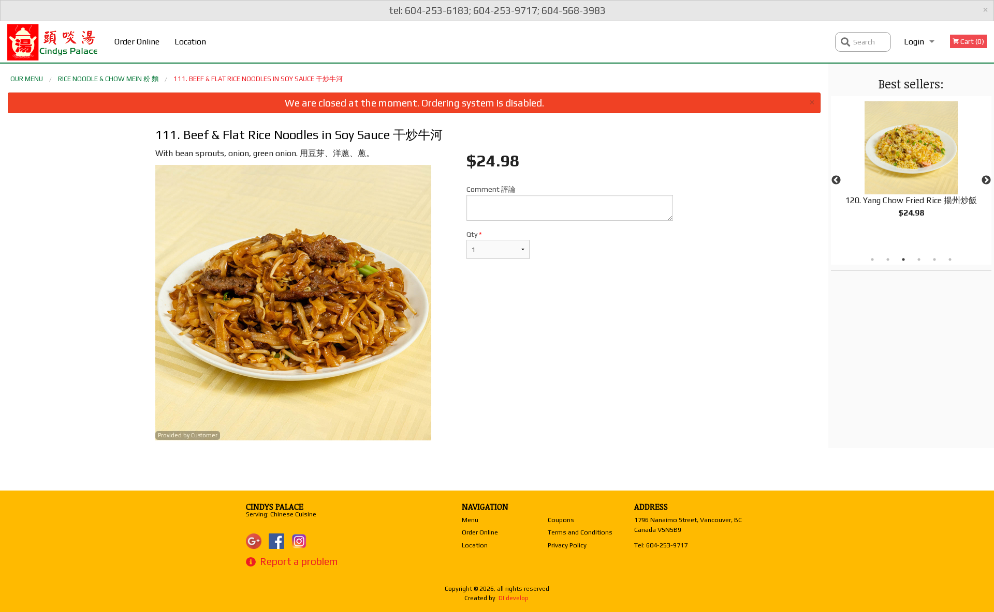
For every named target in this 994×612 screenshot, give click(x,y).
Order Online (136, 42)
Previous (836, 180)
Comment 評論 (491, 189)
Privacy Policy (567, 545)
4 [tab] (919, 259)
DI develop (514, 598)
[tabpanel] (911, 168)
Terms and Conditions (580, 532)
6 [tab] (950, 259)
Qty (474, 234)
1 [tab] (872, 259)
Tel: (661, 545)
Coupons (561, 520)
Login (914, 42)
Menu (470, 520)
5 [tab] (934, 259)
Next (986, 180)
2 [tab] (888, 259)
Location (190, 42)
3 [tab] (903, 259)
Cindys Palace (274, 506)
